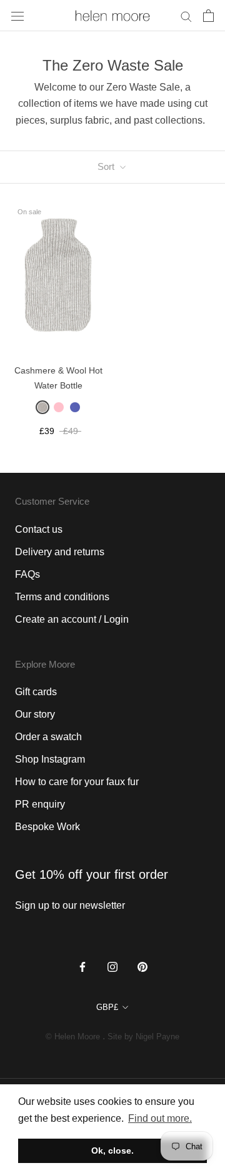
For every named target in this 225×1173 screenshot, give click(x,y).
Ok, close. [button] (112, 1151)
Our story (35, 714)
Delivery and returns (59, 552)
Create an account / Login (72, 619)
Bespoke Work (47, 826)
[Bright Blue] (75, 407)
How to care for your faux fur (77, 781)
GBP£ (107, 1007)
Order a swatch (48, 736)
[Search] (186, 15)
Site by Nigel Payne (143, 1036)
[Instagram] (113, 967)
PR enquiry (40, 804)
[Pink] (59, 407)
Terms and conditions (62, 596)
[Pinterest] (143, 967)
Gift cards (36, 691)
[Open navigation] (17, 16)
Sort (107, 166)
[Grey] (43, 407)
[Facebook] (83, 967)
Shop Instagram (50, 759)
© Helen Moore (73, 1036)
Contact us (38, 529)
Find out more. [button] (160, 1118)
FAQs (27, 574)
